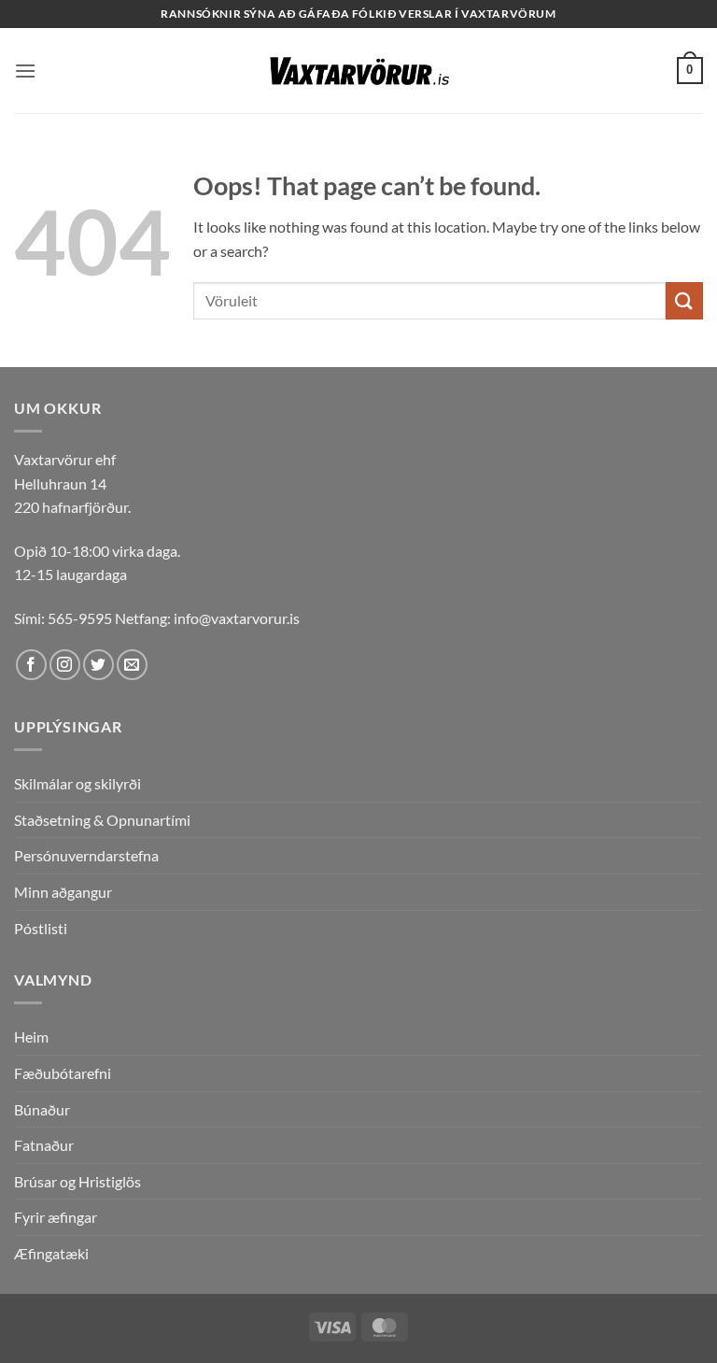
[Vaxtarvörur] (358, 71)
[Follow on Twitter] (98, 664)
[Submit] (684, 300)
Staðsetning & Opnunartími (102, 820)
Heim (31, 1036)
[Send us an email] (132, 664)
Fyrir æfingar (55, 1217)
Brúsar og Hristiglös (77, 1181)
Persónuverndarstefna (86, 855)
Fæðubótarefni (62, 1073)
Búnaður (42, 1109)
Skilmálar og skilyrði (77, 783)
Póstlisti (40, 928)
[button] (25, 70)
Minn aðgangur (63, 892)
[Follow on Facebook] (31, 664)
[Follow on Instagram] (64, 664)
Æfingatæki (51, 1253)
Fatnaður (44, 1145)
